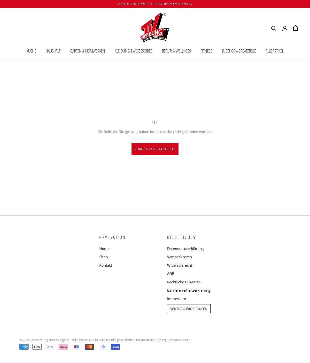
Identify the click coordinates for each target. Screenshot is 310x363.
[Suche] (273, 27)
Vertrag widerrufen (189, 308)
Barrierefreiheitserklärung (188, 290)
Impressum (176, 298)
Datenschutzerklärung (185, 248)
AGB (170, 273)
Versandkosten (179, 256)
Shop (103, 256)
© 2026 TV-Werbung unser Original (44, 340)
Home (104, 248)
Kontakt (105, 265)
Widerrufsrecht (179, 265)
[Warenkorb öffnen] (295, 28)
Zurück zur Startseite (155, 149)
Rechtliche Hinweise (183, 282)
